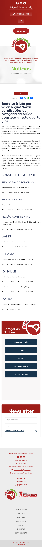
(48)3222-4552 (22, 14)
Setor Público (21, 374)
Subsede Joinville (21, 460)
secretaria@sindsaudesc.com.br (21, 9)
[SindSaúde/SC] (12, 494)
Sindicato (21, 514)
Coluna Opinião (21, 342)
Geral (21, 358)
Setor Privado (21, 366)
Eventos (21, 529)
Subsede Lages (21, 463)
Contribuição (21, 533)
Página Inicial (21, 510)
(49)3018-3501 (22, 485)
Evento (21, 350)
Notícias (21, 517)
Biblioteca (21, 521)
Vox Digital (21, 544)
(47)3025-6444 (22, 482)
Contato (21, 525)
